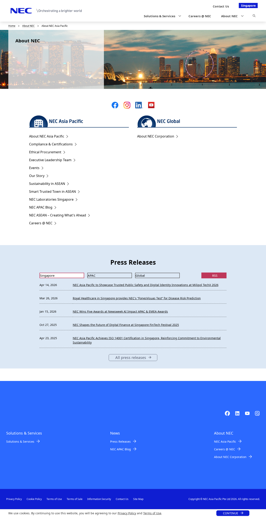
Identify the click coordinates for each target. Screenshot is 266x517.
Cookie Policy (34, 499)
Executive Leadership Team (50, 160)
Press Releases (120, 441)
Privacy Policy (127, 513)
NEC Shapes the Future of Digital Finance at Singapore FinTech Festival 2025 (126, 325)
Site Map (138, 499)
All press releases (130, 357)
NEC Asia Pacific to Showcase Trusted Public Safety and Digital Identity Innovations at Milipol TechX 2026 (145, 285)
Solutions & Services (20, 441)
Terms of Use (152, 513)
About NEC (28, 26)
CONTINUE (230, 513)
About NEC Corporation (155, 136)
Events (34, 168)
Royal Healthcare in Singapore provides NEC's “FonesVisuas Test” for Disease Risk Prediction (137, 298)
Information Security (99, 499)
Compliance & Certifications (51, 144)
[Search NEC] (254, 16)
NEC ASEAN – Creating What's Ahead (57, 215)
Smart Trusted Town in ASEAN (52, 191)
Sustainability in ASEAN (47, 183)
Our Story (36, 175)
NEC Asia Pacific (225, 441)
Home (11, 26)
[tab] (61, 275)
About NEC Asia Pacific (46, 136)
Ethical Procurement (45, 152)
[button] (161, 16)
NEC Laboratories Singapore (51, 199)
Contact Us (122, 499)
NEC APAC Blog (40, 207)
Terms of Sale (75, 499)
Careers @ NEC (40, 223)
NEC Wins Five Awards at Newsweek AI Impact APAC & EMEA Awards (120, 311)
